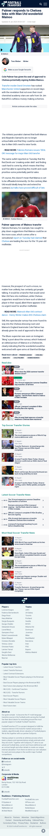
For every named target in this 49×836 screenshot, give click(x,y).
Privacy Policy (23, 823)
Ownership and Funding (22, 820)
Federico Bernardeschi (10, 613)
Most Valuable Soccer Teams (14, 702)
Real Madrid (29, 638)
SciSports (32, 733)
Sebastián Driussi (8, 627)
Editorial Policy (38, 820)
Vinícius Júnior (7, 644)
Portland (28, 618)
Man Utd (6, 358)
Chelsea (6, 241)
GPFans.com (30, 802)
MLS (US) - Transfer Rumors (14, 692)
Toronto (28, 615)
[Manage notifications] (43, 831)
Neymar (5, 658)
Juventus (28, 632)
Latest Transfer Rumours (12, 670)
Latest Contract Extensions (13, 674)
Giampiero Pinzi (8, 632)
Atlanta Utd (29, 627)
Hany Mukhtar (7, 618)
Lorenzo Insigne (8, 610)
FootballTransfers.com (10, 799)
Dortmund (29, 630)
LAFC (27, 610)
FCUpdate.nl (6, 802)
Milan (27, 635)
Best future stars (9, 706)
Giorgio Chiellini (7, 624)
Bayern (28, 649)
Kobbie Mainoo (33, 358)
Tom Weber (16, 61)
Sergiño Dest (6, 652)
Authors (43, 823)
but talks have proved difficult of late (28, 188)
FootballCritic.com (32, 799)
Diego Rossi (6, 615)
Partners (16, 817)
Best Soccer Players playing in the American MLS (21, 683)
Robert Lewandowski (9, 635)
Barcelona (29, 641)
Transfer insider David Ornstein (16, 85)
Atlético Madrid (31, 652)
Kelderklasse (30, 808)
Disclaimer (34, 823)
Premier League (25, 355)
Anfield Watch (7, 811)
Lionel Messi (6, 630)
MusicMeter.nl (30, 805)
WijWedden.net (7, 808)
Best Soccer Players (10, 696)
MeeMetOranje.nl (31, 811)
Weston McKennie (8, 655)
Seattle (28, 621)
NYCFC (28, 624)
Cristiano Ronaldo (8, 641)
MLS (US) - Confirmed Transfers (15, 689)
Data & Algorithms (37, 817)
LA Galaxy (29, 613)
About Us (8, 817)
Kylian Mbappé (7, 638)
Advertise (25, 817)
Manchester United (11, 89)
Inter (27, 644)
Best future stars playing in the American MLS (20, 686)
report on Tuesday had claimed (27, 238)
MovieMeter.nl (7, 805)
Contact (9, 820)
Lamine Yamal (7, 649)
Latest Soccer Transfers (12, 667)
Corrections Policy (10, 823)
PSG (27, 647)
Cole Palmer (19, 358)
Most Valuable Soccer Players (14, 699)
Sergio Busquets (8, 621)
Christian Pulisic (8, 647)
